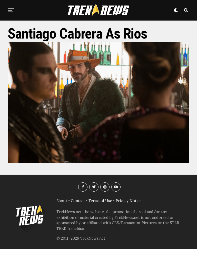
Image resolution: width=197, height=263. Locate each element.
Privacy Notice (129, 201)
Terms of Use (100, 201)
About (61, 201)
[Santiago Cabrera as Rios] (98, 161)
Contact (78, 201)
